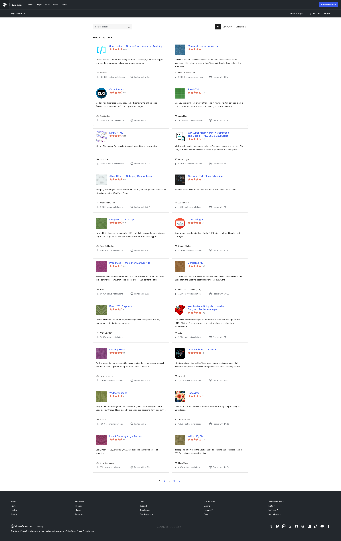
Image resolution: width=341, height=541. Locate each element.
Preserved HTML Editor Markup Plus (129, 262)
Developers (145, 510)
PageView (193, 393)
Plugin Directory (18, 13)
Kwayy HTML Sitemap (121, 219)
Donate (208, 510)
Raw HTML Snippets (120, 306)
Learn (142, 501)
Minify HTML (116, 132)
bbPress (273, 510)
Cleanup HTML (117, 349)
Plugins (78, 510)
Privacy (14, 514)
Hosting (14, 510)
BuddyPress (275, 514)
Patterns (79, 514)
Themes (78, 506)
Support (143, 506)
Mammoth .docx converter (203, 46)
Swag (207, 514)
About (13, 501)
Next (180, 481)
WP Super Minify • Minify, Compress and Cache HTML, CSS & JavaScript (208, 134)
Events (207, 506)
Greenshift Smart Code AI (202, 349)
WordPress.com (277, 501)
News (13, 506)
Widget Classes (118, 393)
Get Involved (210, 501)
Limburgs (40, 527)
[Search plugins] (129, 26)
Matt (272, 506)
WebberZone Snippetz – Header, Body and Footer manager (206, 308)
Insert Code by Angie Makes (125, 436)
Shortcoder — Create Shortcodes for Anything (136, 46)
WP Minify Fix (195, 436)
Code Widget (195, 219)
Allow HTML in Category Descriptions (130, 176)
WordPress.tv (147, 514)
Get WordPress (328, 4)
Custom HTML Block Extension (205, 176)
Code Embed (116, 89)
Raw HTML (194, 89)
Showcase (79, 501)
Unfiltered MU (195, 262)
